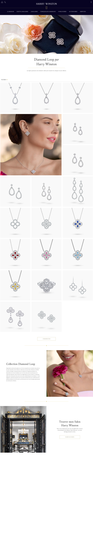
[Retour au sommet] (91, 554)
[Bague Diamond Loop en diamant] (46, 285)
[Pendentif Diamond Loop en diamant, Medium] (46, 98)
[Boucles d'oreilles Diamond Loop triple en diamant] (78, 192)
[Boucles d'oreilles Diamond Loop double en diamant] (46, 192)
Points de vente (69, 437)
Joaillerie (34, 11)
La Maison (10, 11)
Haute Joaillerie (22, 11)
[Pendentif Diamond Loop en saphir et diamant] (78, 223)
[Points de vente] (91, 2)
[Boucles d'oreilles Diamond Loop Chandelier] (15, 317)
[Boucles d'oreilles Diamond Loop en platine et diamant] (78, 285)
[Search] (5, 2)
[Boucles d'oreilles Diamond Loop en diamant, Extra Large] (15, 192)
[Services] (2, 2)
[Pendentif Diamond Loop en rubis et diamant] (15, 254)
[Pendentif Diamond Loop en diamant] (15, 223)
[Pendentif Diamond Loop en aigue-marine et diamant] (78, 254)
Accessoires (73, 11)
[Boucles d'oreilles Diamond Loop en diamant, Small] (78, 129)
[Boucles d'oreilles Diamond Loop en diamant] (46, 317)
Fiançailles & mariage (48, 11)
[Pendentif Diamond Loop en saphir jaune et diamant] (15, 285)
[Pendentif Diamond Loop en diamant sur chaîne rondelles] (15, 98)
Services (83, 11)
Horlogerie (62, 11)
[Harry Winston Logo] (46, 8)
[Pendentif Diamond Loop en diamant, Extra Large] (78, 98)
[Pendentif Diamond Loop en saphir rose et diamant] (46, 254)
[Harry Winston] (46, 4)
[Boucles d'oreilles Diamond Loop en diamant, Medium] (78, 160)
